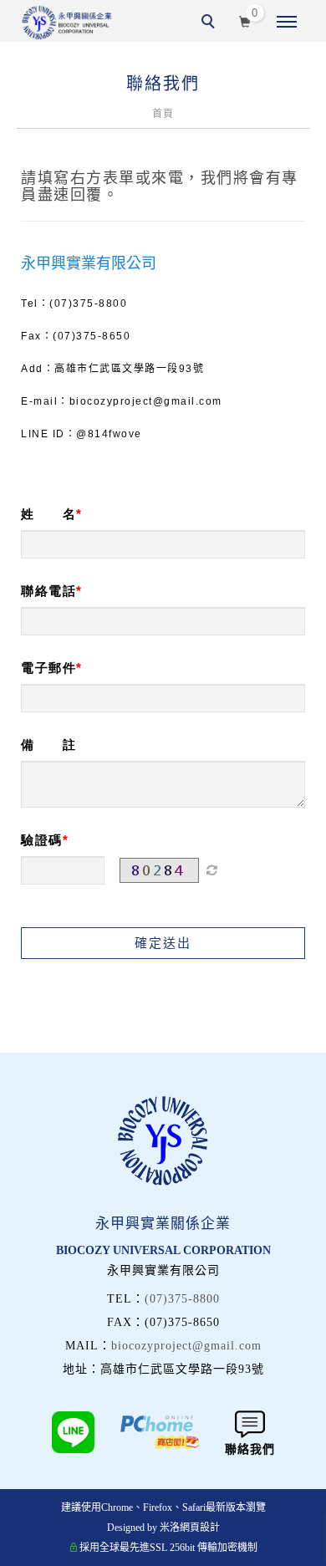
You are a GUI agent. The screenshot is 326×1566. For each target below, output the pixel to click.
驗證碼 (42, 840)
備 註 (48, 744)
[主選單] (286, 22)
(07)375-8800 (182, 1299)
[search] (210, 23)
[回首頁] (67, 22)
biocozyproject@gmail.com (186, 1345)
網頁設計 (200, 1527)
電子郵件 (48, 668)
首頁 (163, 114)
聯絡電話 (48, 591)
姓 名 (48, 514)
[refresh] (211, 870)
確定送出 (163, 943)
